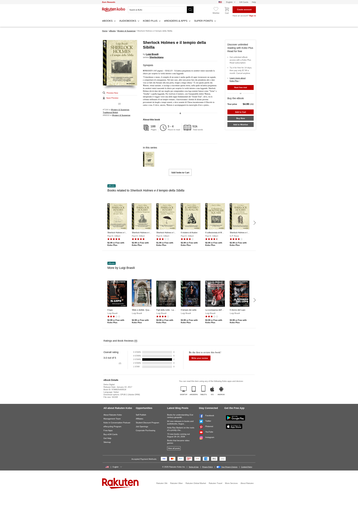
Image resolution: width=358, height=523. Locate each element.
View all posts (174, 448)
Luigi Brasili (152, 54)
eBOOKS (107, 20)
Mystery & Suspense (120, 110)
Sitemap (107, 442)
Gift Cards (243, 2)
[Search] (190, 9)
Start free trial (240, 87)
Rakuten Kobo (113, 9)
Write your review (199, 358)
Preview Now (112, 93)
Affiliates (139, 419)
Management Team (112, 419)
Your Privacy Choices (229, 467)
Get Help (107, 438)
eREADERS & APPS (176, 20)
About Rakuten (247, 483)
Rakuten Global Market (196, 483)
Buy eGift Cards (110, 434)
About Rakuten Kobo (112, 415)
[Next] (254, 223)
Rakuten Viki (161, 483)
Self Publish (141, 415)
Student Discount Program (147, 422)
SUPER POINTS (204, 20)
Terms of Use (194, 467)
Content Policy (246, 467)
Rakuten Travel (215, 483)
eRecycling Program (112, 426)
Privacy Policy (207, 467)
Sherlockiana (156, 57)
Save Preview (112, 98)
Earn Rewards (108, 2)
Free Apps (108, 430)
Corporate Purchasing (145, 430)
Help (254, 2)
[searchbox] (161, 9)
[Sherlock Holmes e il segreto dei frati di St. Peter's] (148, 165)
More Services (231, 483)
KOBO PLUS (150, 20)
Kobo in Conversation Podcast (116, 422)
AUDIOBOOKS (128, 20)
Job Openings (142, 426)
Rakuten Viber (176, 483)
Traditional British (110, 112)
